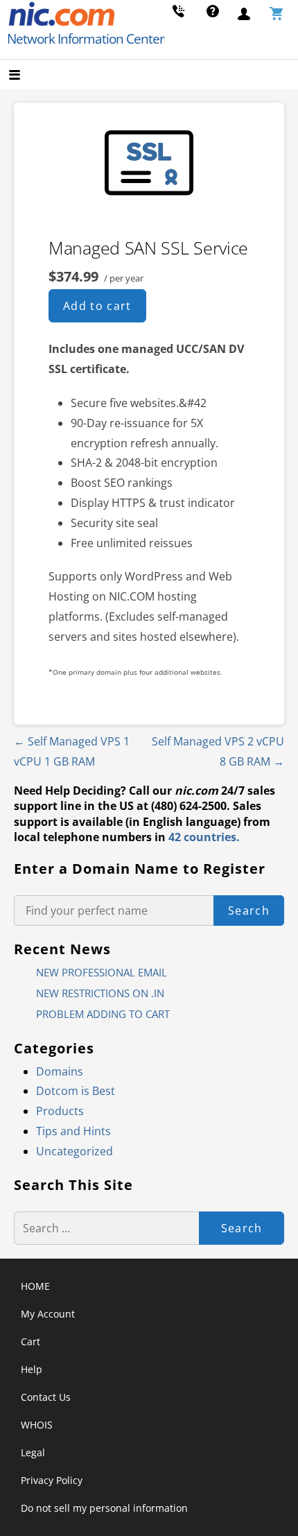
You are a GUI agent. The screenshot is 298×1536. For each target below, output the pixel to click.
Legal (33, 1452)
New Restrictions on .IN (100, 993)
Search (249, 910)
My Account (48, 1313)
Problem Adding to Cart (103, 1014)
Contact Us (46, 1397)
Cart (30, 1341)
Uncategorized (74, 1151)
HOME (35, 1286)
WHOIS (37, 1424)
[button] (26, 76)
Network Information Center (85, 39)
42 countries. (204, 837)
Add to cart (97, 305)
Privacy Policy (51, 1480)
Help (31, 1369)
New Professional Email (101, 972)
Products (60, 1111)
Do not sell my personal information (104, 1508)
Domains (59, 1071)
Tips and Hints (73, 1131)
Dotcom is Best (75, 1090)
